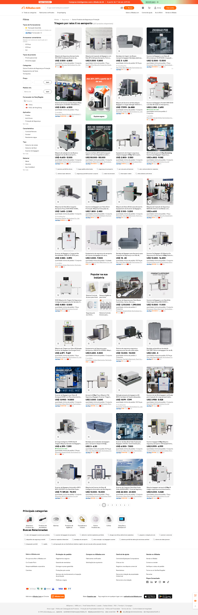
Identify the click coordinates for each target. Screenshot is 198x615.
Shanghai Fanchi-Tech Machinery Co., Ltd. (99, 262)
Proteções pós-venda (63, 570)
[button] (121, 8)
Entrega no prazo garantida (64, 566)
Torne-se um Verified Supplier (155, 570)
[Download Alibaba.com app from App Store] (150, 596)
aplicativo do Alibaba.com (133, 596)
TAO (115, 605)
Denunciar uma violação (123, 580)
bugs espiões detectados (85, 169)
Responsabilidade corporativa (35, 566)
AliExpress (69, 605)
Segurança (65, 19)
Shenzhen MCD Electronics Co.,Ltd (158, 162)
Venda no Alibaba (151, 558)
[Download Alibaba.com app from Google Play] (165, 596)
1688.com (78, 605)
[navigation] (37, 262)
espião (45, 544)
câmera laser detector (64, 173)
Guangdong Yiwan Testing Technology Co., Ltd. (68, 162)
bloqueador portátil (32, 544)
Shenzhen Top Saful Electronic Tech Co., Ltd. (129, 215)
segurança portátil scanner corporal (87, 173)
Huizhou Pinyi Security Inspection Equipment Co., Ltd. (99, 65)
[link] (195, 595)
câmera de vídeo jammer (162, 539)
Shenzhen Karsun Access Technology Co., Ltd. (68, 114)
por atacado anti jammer (126, 169)
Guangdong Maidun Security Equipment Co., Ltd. (160, 215)
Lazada (99, 605)
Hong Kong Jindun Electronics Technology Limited (68, 265)
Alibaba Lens (37, 596)
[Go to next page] (129, 505)
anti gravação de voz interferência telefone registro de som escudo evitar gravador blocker (79, 544)
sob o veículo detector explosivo (148, 169)
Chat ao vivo (120, 562)
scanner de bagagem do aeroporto (66, 535)
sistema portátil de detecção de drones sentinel (135, 539)
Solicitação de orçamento (94, 562)
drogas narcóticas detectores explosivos (122, 535)
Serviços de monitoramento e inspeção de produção (68, 575)
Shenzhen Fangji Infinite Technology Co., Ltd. (160, 118)
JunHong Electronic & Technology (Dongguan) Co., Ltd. (129, 162)
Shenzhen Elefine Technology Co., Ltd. (67, 218)
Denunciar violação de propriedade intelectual (127, 575)
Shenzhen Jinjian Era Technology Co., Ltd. (129, 111)
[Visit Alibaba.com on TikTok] (168, 582)
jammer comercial (166, 535)
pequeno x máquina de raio (147, 535)
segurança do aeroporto (106, 169)
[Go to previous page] (100, 505)
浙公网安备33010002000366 (132, 612)
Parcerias (149, 574)
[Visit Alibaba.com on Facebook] (147, 582)
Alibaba (56, 19)
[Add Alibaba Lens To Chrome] (58, 596)
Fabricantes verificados (93, 558)
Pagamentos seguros (63, 558)
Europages (129, 605)
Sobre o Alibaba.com (33, 554)
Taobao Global (107, 605)
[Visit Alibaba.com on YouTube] (164, 582)
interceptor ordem (126, 173)
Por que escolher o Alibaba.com (36, 558)
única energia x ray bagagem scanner (104, 539)
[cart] (149, 8)
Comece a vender (152, 562)
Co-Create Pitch (31, 562)
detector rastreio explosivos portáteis (93, 535)
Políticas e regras (61, 580)
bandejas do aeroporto (80, 539)
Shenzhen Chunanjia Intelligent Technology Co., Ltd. (99, 215)
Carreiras (29, 570)
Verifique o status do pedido (155, 566)
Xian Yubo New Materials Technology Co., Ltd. (129, 67)
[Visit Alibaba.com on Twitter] (155, 582)
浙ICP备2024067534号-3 (152, 612)
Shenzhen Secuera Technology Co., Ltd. (67, 65)
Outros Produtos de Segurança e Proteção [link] (85, 19)
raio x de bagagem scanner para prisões (38, 535)
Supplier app (91, 596)
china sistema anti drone (144, 173)
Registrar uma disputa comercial (126, 566)
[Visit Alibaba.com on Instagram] (160, 582)
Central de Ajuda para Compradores (127, 558)
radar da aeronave (109, 173)
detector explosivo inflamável (59, 539)
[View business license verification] (118, 612)
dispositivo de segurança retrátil (35, 539)
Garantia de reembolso (63, 562)
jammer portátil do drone (65, 169)
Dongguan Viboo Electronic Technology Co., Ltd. (160, 65)
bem (47, 82)
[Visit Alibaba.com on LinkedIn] (151, 582)
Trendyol (121, 605)
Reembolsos (120, 570)
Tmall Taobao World (89, 605)
